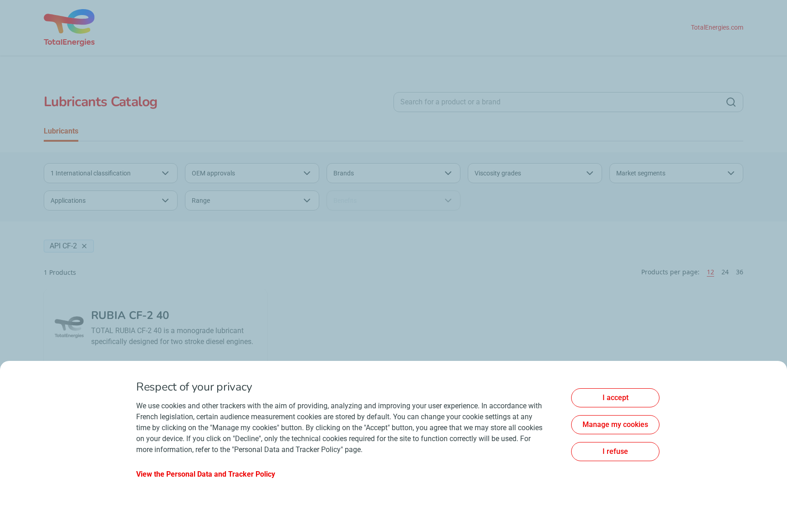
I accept (616, 397)
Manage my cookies (615, 424)
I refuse (615, 451)
